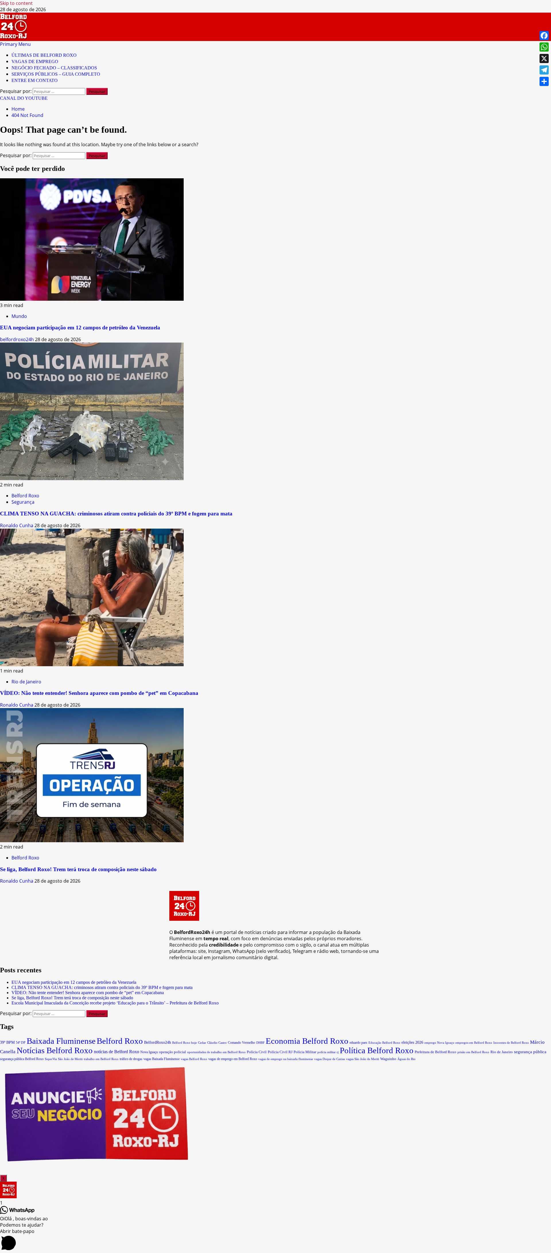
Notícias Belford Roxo (55, 1050)
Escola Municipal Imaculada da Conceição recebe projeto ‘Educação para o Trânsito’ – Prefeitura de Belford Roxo (115, 1002)
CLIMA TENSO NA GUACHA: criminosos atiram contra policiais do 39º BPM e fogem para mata (116, 514)
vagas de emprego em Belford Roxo (232, 1059)
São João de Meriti (70, 1059)
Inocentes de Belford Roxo (511, 1042)
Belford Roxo (25, 495)
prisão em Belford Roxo (473, 1052)
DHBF (260, 1042)
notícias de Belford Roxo (116, 1051)
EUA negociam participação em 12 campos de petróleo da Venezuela (80, 328)
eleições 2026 (412, 1042)
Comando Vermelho (241, 1043)
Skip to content (16, 3)
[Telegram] (544, 70)
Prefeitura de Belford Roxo (435, 1052)
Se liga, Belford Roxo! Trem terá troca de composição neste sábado (78, 869)
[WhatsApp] (544, 47)
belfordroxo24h (17, 339)
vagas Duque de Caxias (329, 1059)
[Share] (544, 81)
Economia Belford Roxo (307, 1040)
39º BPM (7, 1042)
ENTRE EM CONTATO (34, 80)
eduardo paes (358, 1043)
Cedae (202, 1042)
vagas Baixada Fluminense (161, 1059)
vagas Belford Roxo (194, 1059)
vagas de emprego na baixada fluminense (285, 1059)
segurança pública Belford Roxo (22, 1059)
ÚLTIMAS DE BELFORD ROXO (44, 55)
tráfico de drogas (131, 1059)
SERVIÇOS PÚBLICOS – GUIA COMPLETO (55, 74)
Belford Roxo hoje (184, 1042)
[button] (15, 44)
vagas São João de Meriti (362, 1059)
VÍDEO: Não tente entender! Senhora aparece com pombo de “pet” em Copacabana (99, 693)
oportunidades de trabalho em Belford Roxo (216, 1052)
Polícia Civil (257, 1052)
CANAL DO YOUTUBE (24, 98)
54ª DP (21, 1042)
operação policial (172, 1052)
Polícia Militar (305, 1052)
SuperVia (51, 1059)
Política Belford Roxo (377, 1050)
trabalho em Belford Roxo (101, 1059)
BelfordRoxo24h (157, 1042)
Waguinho (388, 1059)
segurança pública (530, 1051)
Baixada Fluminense (61, 1040)
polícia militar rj (328, 1052)
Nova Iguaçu (149, 1052)
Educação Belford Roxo (384, 1042)
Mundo (19, 316)
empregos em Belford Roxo (473, 1042)
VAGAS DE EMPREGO (34, 61)
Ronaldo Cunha (17, 525)
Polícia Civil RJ (280, 1052)
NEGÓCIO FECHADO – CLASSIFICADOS (54, 67)
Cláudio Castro (217, 1042)
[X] (544, 58)
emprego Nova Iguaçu (439, 1042)
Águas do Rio (406, 1059)
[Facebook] (544, 35)
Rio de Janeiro (26, 682)
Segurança (22, 502)
